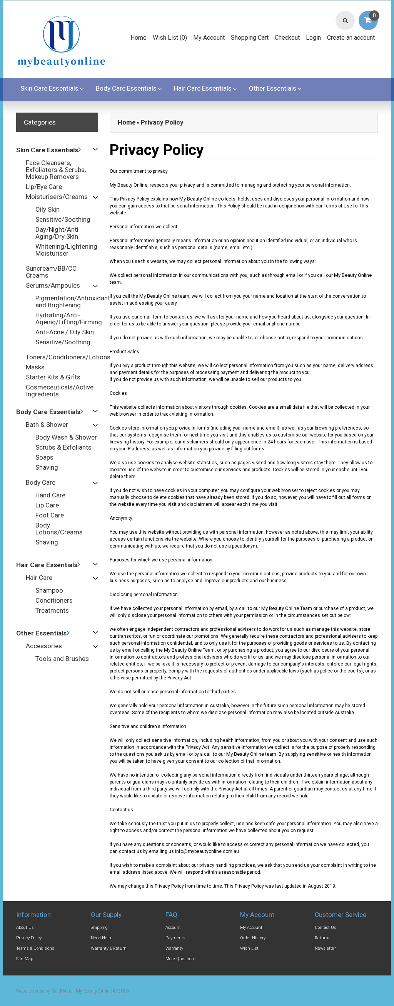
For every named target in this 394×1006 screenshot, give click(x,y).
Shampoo (49, 590)
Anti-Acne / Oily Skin (64, 332)
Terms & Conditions (35, 948)
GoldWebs (62, 991)
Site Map (24, 958)
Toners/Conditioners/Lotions (68, 357)
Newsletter (325, 948)
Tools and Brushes (62, 658)
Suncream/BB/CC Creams (51, 272)
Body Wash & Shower (66, 437)
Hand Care (50, 495)
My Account (209, 37)
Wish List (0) (170, 37)
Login (313, 37)
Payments (175, 937)
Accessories (44, 645)
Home (138, 37)
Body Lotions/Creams (59, 529)
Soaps (44, 457)
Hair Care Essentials (203, 88)
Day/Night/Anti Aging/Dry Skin (56, 233)
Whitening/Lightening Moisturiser (66, 250)
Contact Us (325, 927)
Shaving (46, 467)
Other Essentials (272, 88)
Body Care (40, 482)
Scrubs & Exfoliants (63, 447)
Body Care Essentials (126, 88)
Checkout (287, 37)
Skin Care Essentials (49, 88)
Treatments (52, 610)
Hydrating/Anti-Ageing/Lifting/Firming (68, 318)
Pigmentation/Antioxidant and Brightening (72, 301)
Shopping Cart (250, 37)
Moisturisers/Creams (57, 196)
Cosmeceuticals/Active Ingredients (59, 391)
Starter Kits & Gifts (53, 377)
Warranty (174, 948)
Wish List (249, 948)
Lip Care (47, 505)
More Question (179, 958)
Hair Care (39, 577)
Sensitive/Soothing (62, 219)
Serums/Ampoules (53, 285)
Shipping (99, 927)
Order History (252, 937)
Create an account (351, 37)
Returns (323, 937)
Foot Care (49, 515)
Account (173, 927)
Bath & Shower (47, 424)
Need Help (101, 937)
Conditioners (54, 600)
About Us (25, 927)
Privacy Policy (162, 122)
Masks (35, 367)
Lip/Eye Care (44, 186)
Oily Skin (47, 209)
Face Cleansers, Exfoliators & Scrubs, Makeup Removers (56, 169)
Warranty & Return (109, 948)
